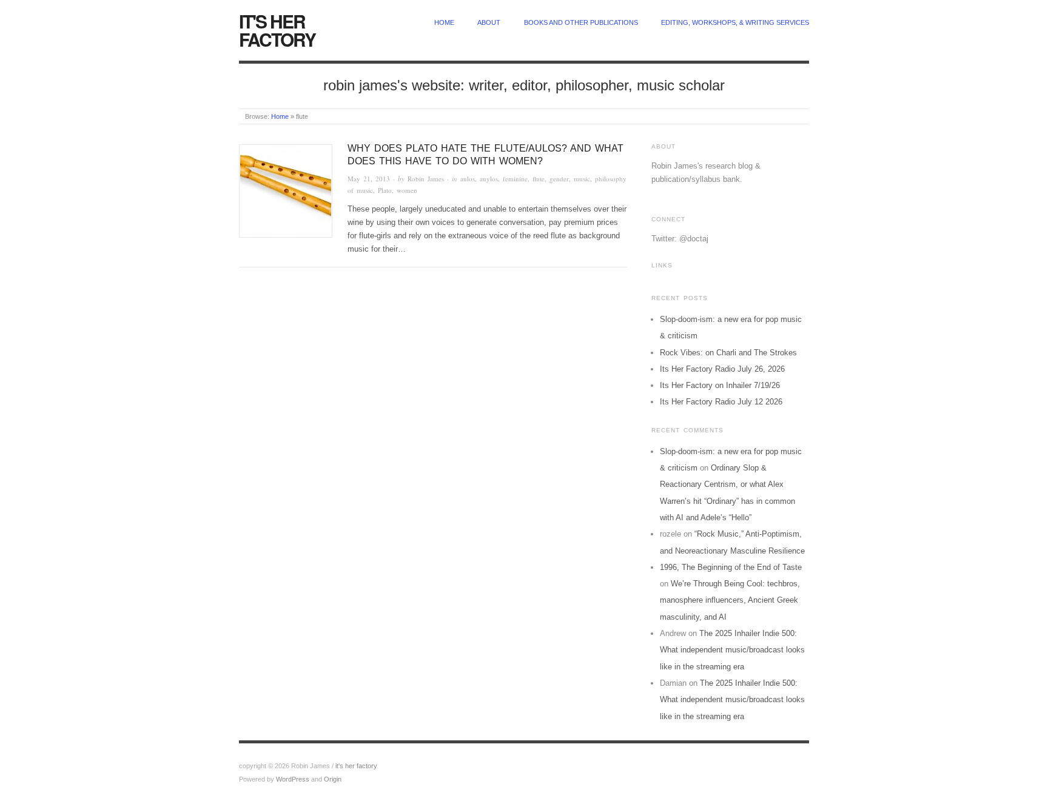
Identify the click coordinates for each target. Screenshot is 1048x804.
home (444, 22)
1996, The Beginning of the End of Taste (731, 567)
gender (559, 178)
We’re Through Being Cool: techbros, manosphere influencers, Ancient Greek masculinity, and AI (730, 600)
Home (280, 116)
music (582, 178)
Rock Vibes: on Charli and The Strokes (728, 352)
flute (538, 178)
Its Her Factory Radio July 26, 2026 (722, 369)
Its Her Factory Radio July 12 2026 (721, 401)
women (407, 190)
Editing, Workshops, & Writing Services (735, 22)
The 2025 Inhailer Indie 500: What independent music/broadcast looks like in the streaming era (732, 650)
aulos (467, 178)
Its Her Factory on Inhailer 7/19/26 (720, 385)
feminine (515, 178)
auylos (489, 178)
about (488, 22)
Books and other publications (581, 22)
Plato (385, 190)
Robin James (426, 178)
